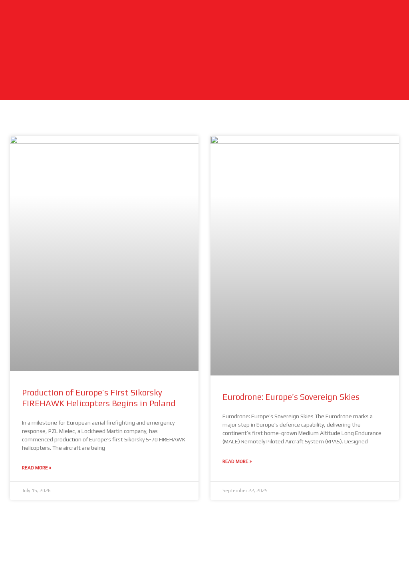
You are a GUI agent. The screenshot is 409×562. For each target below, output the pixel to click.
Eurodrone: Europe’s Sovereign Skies (290, 397)
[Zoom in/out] (14, 543)
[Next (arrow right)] (44, 556)
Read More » (36, 468)
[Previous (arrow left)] (14, 556)
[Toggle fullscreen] (44, 543)
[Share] (73, 543)
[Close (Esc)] (103, 543)
